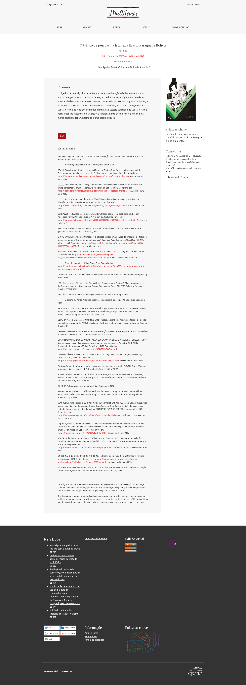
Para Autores (91, 636)
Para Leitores (91, 633)
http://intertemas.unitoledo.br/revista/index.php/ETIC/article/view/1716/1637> (95, 447)
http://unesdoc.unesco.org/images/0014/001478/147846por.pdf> (88, 349)
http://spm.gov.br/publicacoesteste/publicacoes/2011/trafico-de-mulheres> (94, 176)
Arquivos (87, 27)
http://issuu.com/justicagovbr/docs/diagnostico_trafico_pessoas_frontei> (93, 205)
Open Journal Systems (96, 538)
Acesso (198, 5)
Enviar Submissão (180, 27)
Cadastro (189, 5)
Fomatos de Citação (178, 177)
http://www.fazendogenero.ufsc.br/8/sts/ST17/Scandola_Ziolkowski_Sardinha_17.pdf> (98, 415)
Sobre (146, 27)
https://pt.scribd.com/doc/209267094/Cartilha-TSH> (83, 433)
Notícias (117, 27)
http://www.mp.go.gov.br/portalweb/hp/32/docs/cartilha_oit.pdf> (89, 361)
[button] (52, 628)
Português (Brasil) (55, 4)
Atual (59, 27)
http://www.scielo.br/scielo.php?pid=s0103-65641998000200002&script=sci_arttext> (97, 220)
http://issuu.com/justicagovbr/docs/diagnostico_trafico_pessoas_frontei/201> (94, 191)
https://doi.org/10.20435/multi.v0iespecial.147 (123, 56)
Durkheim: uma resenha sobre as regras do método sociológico (63, 559)
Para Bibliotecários (94, 640)
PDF (62, 136)
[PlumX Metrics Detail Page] (172, 543)
